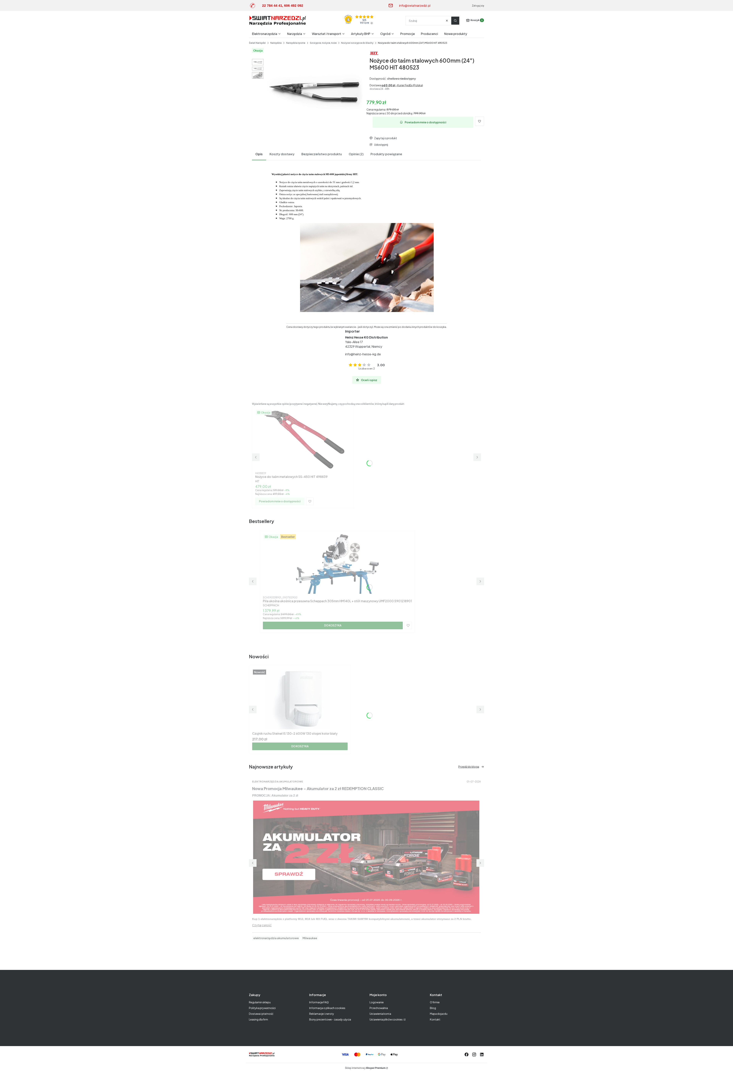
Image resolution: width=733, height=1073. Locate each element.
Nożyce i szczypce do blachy (357, 42)
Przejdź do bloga (468, 766)
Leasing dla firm (258, 1019)
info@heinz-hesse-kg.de (363, 354)
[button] (455, 21)
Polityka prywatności (262, 1008)
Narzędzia (276, 42)
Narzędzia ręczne (295, 42)
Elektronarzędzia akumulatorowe (277, 781)
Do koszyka (332, 625)
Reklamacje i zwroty (321, 1013)
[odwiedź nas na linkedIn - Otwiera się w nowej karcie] (482, 1054)
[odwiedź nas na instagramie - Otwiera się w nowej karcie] (474, 1054)
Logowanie (377, 1002)
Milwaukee (310, 938)
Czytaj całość (262, 925)
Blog (433, 1008)
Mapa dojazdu (438, 1013)
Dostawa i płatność (261, 1013)
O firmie (435, 1002)
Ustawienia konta (380, 1013)
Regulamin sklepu (260, 1002)
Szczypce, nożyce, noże (323, 42)
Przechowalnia (379, 1008)
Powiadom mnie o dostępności (425, 122)
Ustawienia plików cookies (386, 1019)
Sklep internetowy (365, 1068)
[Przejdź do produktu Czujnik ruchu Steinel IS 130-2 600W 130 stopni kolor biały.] (300, 699)
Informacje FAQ (319, 1002)
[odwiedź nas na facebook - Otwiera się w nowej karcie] (466, 1054)
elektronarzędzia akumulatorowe (276, 938)
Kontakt (435, 1019)
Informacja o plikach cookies (327, 1008)
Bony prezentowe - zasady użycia (330, 1019)
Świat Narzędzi (257, 42)
